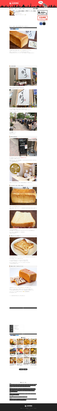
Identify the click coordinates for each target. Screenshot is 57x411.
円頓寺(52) (30, 384)
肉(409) (34, 389)
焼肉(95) (16, 390)
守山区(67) (25, 386)
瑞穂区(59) (13, 386)
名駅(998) (11, 384)
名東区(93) (22, 386)
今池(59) (36, 384)
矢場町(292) (18, 384)
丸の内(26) (27, 384)
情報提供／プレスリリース (22, 408)
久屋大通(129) (15, 384)
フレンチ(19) (21, 389)
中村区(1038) (20, 385)
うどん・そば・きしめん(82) (26, 388)
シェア (11, 335)
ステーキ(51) (11, 390)
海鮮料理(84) (18, 388)
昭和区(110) (34, 385)
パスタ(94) (17, 389)
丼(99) (22, 388)
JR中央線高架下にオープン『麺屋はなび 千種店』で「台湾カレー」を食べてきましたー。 (33, 355)
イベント (17, 8)
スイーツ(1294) (15, 391)
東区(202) (25, 385)
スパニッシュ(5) (24, 389)
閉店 (24, 8)
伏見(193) (25, 384)
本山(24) (15, 385)
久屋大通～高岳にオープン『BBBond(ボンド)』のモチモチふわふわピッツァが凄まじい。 (20, 365)
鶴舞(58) (34, 384)
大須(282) (20, 384)
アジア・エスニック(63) (29, 389)
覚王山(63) (13, 385)
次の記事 (25, 369)
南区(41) (20, 386)
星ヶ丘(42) (17, 385)
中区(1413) (22, 385)
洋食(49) (32, 388)
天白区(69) (27, 386)
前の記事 (21, 369)
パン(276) (13, 391)
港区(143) (18, 386)
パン (19, 13)
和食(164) (13, 388)
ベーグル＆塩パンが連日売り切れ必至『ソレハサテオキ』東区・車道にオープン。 (33, 346)
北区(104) (32, 385)
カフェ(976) (33, 390)
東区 (18, 13)
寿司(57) (15, 388)
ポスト (14, 335)
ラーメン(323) (11, 389)
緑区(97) (29, 386)
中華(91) (34, 388)
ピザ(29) (19, 389)
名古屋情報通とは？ (27, 408)
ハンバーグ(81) (14, 390)
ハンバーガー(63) (19, 390)
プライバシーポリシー (31, 408)
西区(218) (30, 385)
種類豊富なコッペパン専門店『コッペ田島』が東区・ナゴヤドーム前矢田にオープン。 (13, 355)
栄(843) (12, 384)
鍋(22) (24, 390)
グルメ (13, 8)
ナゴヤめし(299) (27, 390)
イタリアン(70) (14, 389)
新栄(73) (32, 384)
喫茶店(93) (11, 391)
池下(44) (10, 385)
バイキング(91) (30, 390)
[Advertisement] (23, 20)
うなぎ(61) (21, 388)
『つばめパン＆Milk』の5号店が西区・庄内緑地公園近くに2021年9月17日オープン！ (13, 365)
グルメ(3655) (11, 388)
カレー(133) (32, 389)
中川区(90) (15, 386)
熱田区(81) (11, 386)
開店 (21, 8)
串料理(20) (30, 388)
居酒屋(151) (22, 390)
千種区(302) (27, 385)
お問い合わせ (35, 408)
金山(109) (23, 384)
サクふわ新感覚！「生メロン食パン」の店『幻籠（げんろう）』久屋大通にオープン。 (13, 346)
